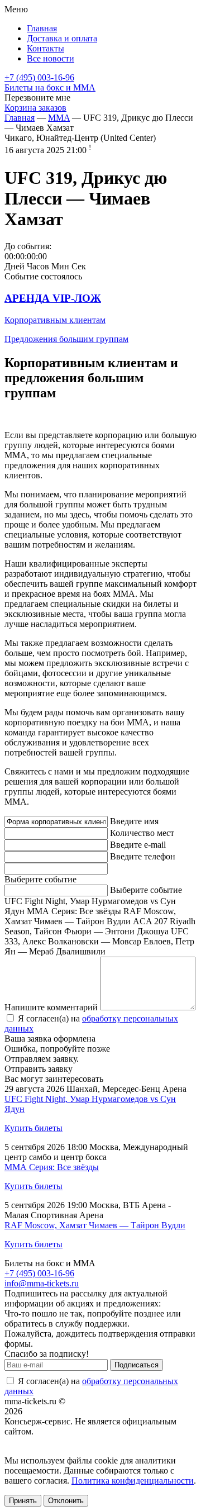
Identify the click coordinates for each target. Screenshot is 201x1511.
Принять (23, 1500)
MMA (59, 117)
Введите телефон (142, 856)
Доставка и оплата (62, 38)
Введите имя (134, 821)
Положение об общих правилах (64, 1441)
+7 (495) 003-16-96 (39, 77)
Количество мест (142, 833)
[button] (100, 318)
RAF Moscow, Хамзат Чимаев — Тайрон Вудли (94, 1225)
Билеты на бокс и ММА (49, 87)
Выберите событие (40, 879)
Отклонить (66, 1500)
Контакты (45, 48)
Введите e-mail (138, 844)
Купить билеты (33, 1128)
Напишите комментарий (51, 1007)
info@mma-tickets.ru (41, 1283)
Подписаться (136, 1365)
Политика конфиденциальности (132, 1480)
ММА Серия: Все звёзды (51, 1167)
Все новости (50, 58)
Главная (42, 28)
